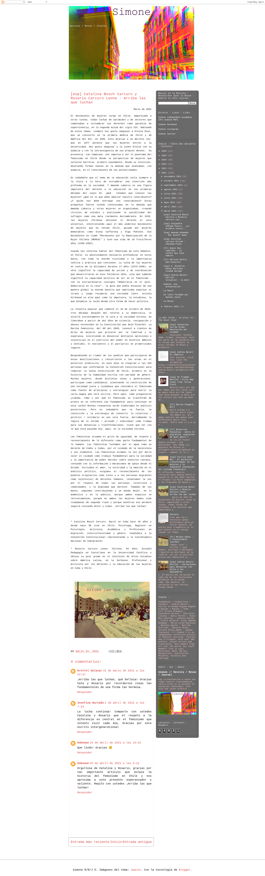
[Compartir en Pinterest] (120, 651)
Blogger (184, 869)
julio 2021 (171, 194)
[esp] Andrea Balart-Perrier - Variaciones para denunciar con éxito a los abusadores (183, 567)
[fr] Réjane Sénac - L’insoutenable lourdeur (181, 539)
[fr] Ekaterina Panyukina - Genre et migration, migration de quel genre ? (182, 433)
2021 (164, 173)
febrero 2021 (172, 306)
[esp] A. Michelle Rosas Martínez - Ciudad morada (175, 268)
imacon (136, 869)
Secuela (174, 514)
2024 (164, 160)
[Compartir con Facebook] (117, 651)
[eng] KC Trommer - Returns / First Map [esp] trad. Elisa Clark (181, 381)
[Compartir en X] (115, 651)
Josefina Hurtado (90, 702)
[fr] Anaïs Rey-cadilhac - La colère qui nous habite (174, 252)
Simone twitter (167, 134)
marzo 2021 (171, 211)
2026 (164, 151)
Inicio (116, 842)
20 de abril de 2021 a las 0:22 (114, 763)
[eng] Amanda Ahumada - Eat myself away (176, 233)
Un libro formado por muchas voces (176, 296)
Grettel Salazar (89, 670)
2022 (164, 168)
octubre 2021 (172, 181)
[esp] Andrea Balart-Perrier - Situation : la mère (176, 277)
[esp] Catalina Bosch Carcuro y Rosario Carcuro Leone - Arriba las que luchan (183, 491)
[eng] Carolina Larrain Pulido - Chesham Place (175, 241)
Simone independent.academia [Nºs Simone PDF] (175, 118)
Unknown (83, 742)
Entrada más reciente (90, 842)
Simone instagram (168, 129)
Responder (84, 692)
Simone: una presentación (172, 285)
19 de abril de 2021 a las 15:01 (115, 742)
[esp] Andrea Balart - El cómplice (183, 353)
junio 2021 (171, 198)
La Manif (168, 291)
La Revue (168, 301)
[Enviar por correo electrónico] (110, 651)
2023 (164, 164)
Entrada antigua (137, 842)
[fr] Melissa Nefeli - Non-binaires (177, 261)
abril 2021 (171, 207)
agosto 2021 (171, 189)
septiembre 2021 (174, 185)
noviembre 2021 (173, 176)
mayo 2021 (170, 202)
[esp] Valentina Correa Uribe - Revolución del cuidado (179, 328)
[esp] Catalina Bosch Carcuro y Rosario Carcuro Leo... (176, 217)
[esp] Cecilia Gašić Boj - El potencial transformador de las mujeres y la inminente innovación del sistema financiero (176, 463)
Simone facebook (167, 124)
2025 (164, 155)
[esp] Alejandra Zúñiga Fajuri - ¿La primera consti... (176, 226)
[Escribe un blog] (112, 651)
